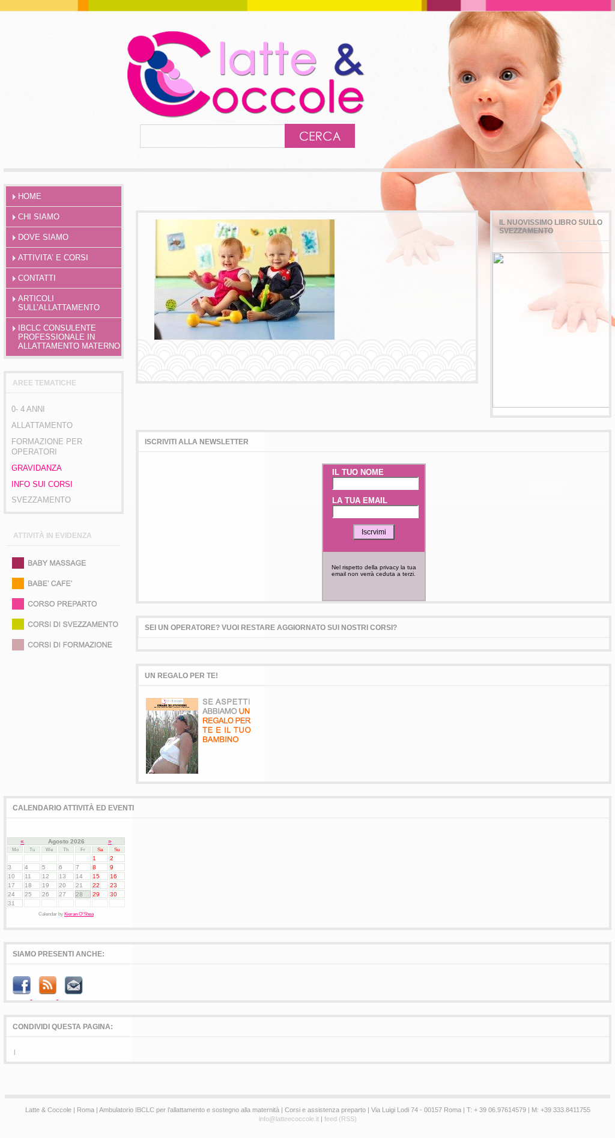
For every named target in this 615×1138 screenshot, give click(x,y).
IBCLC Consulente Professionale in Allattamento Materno (69, 336)
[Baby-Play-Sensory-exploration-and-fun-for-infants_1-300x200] (244, 336)
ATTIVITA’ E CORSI (53, 257)
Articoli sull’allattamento (59, 303)
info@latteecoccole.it (289, 1118)
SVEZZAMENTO (41, 499)
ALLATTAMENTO (42, 425)
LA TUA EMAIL (359, 500)
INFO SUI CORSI (42, 484)
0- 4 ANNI (28, 409)
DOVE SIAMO (43, 237)
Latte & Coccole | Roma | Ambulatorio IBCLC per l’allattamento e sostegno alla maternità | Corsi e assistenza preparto (193, 74)
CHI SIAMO (38, 216)
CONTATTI (37, 278)
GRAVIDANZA (36, 468)
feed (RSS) (340, 1118)
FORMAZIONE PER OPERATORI (46, 446)
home (29, 196)
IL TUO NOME (358, 472)
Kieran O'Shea (79, 914)
